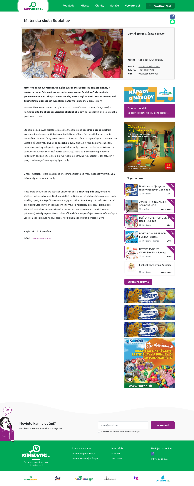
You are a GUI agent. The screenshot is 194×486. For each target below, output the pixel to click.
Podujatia (68, 5)
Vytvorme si (132, 5)
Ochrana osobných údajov (85, 458)
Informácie (117, 448)
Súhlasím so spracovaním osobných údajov (120, 431)
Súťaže (114, 5)
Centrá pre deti (137, 33)
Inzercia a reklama (81, 448)
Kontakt (115, 453)
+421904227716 (146, 69)
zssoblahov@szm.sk (149, 66)
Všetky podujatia (138, 281)
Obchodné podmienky (83, 453)
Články (99, 5)
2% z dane (116, 458)
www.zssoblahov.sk (148, 73)
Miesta (85, 5)
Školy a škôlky (155, 33)
